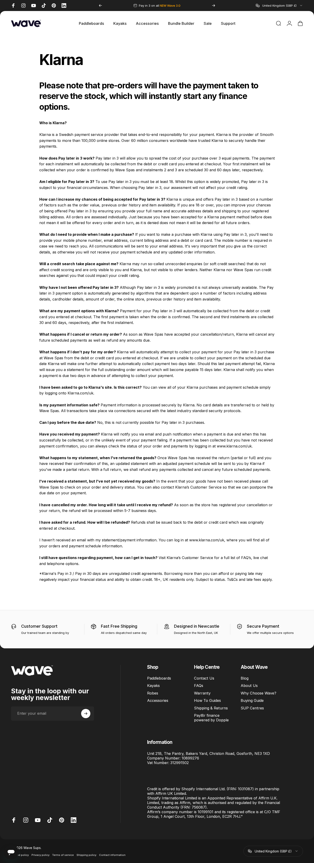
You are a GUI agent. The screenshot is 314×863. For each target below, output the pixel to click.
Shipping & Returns (211, 708)
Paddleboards (159, 678)
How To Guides (207, 700)
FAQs (198, 685)
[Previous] (100, 5)
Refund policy (20, 855)
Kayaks (153, 685)
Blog (244, 678)
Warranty (202, 693)
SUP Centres (252, 708)
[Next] (213, 5)
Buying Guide (252, 700)
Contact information (112, 855)
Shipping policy (86, 855)
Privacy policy (40, 855)
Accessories (157, 700)
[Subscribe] (85, 713)
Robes (152, 693)
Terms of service (63, 855)
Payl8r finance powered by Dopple (211, 717)
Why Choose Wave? (258, 693)
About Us (249, 685)
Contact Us (204, 678)
